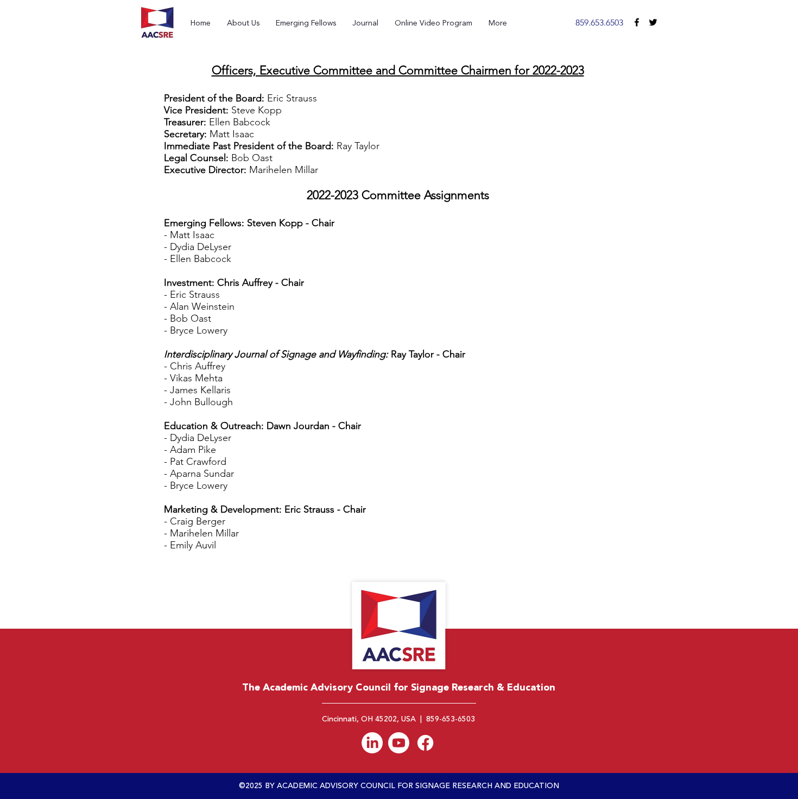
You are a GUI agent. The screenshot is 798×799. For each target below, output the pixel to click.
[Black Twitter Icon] (653, 22)
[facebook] (636, 22)
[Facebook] (425, 742)
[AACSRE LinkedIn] (372, 742)
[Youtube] (398, 742)
